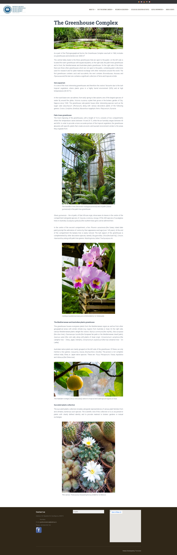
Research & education (121, 9)
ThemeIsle (138, 551)
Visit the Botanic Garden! (104, 9)
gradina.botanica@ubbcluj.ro (48, 522)
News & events (170, 9)
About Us (91, 9)
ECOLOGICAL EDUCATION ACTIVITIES (140, 9)
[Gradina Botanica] (14, 10)
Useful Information (157, 9)
